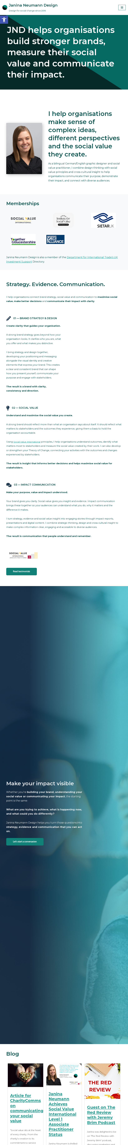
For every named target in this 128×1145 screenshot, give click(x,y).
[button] (4, 20)
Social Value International (26, 442)
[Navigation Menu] (122, 7)
